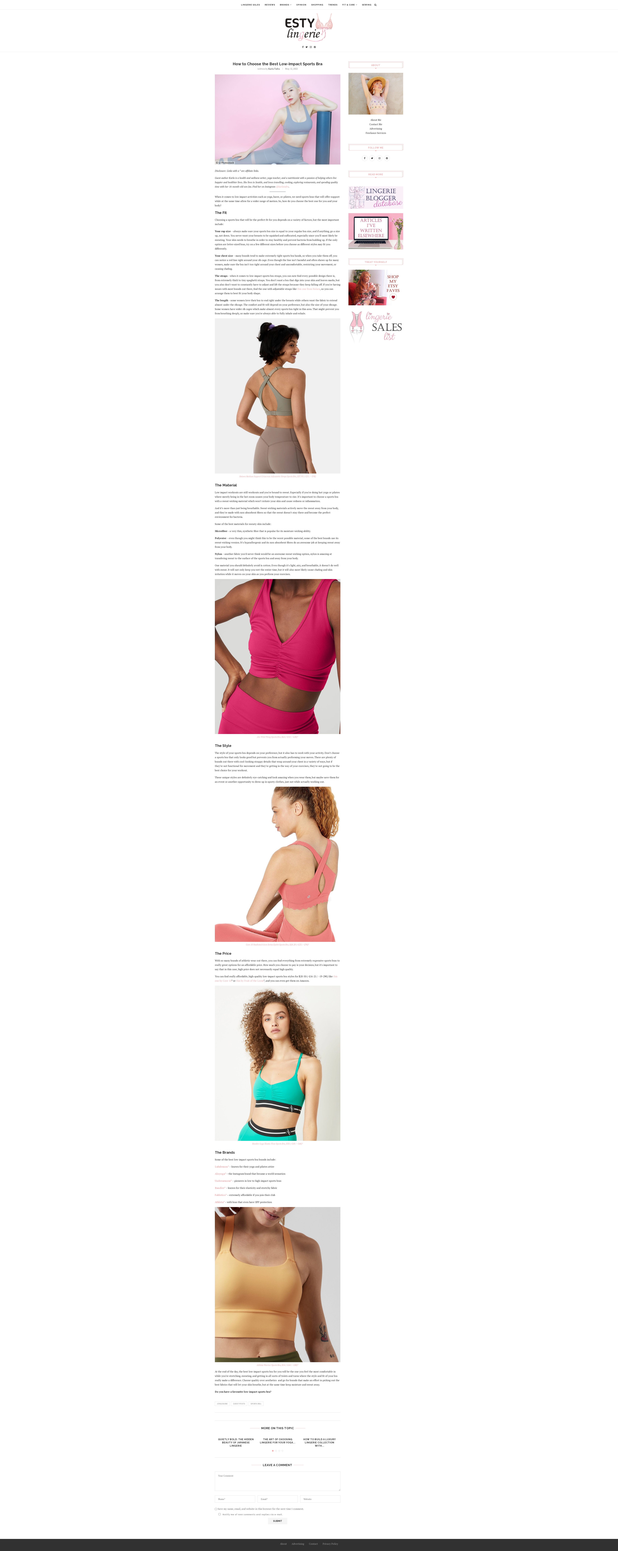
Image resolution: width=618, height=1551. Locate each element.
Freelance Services (376, 133)
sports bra (256, 1404)
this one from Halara (308, 288)
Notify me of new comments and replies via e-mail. (252, 1514)
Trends (332, 5)
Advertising (376, 128)
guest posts (239, 1404)
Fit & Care (348, 5)
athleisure (222, 1404)
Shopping (317, 5)
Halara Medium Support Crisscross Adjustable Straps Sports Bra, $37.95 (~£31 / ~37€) (277, 476)
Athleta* (220, 1202)
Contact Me (375, 124)
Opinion (301, 5)
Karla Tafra (274, 68)
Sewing (366, 5)
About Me (375, 119)
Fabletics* (221, 1195)
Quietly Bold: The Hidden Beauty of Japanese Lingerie (236, 1442)
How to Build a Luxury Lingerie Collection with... (319, 1442)
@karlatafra (282, 186)
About (283, 1543)
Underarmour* (223, 1180)
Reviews (270, 5)
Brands (284, 5)
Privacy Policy (330, 1543)
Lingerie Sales (250, 5)
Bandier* (220, 1187)
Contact (313, 1543)
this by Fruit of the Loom (250, 980)
